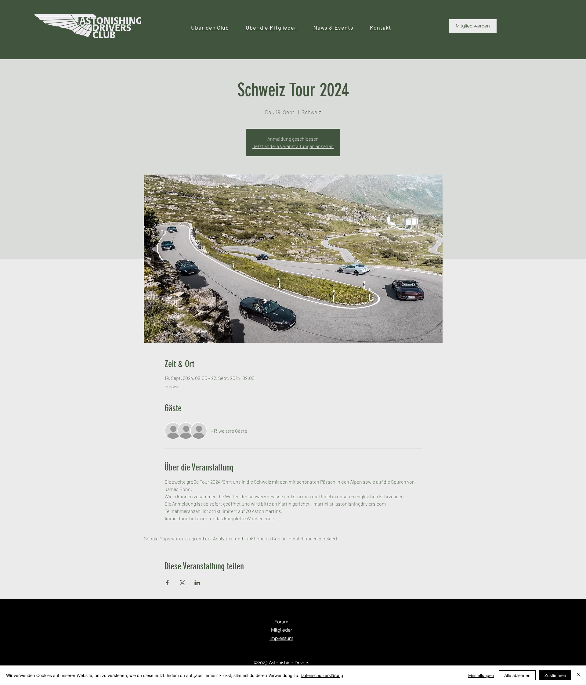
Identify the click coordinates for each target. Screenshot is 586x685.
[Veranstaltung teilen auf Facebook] (167, 582)
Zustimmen (555, 675)
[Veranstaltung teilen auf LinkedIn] (197, 582)
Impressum (281, 638)
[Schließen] (578, 675)
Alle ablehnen (517, 675)
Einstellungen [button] (481, 675)
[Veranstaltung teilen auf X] (182, 582)
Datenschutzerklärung (322, 675)
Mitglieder (281, 630)
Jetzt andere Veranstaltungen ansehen (293, 146)
